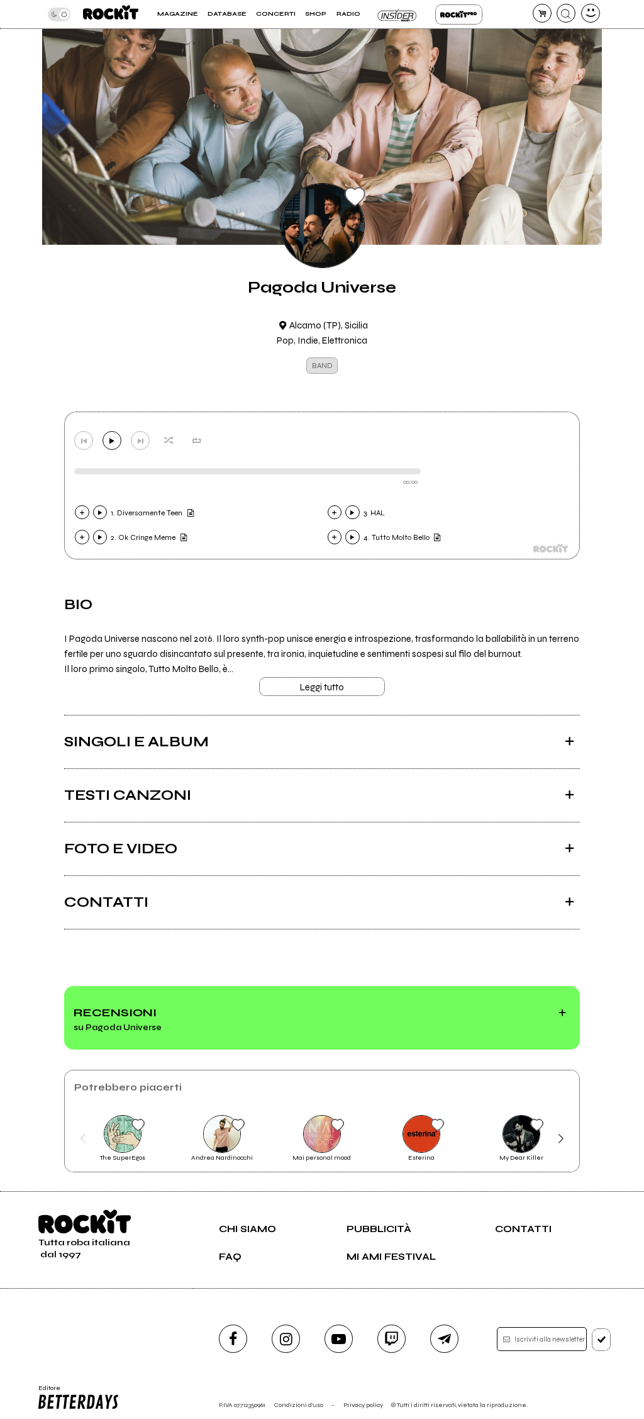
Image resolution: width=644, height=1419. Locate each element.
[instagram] (286, 1339)
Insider (397, 14)
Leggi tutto (322, 687)
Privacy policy (363, 1405)
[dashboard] (590, 13)
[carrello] (542, 13)
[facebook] (233, 1339)
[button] (82, 1138)
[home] (110, 14)
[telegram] (444, 1339)
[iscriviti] (601, 1339)
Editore (46, 1391)
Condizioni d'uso (298, 1405)
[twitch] (391, 1339)
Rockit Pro (458, 14)
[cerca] (566, 13)
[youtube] (339, 1339)
